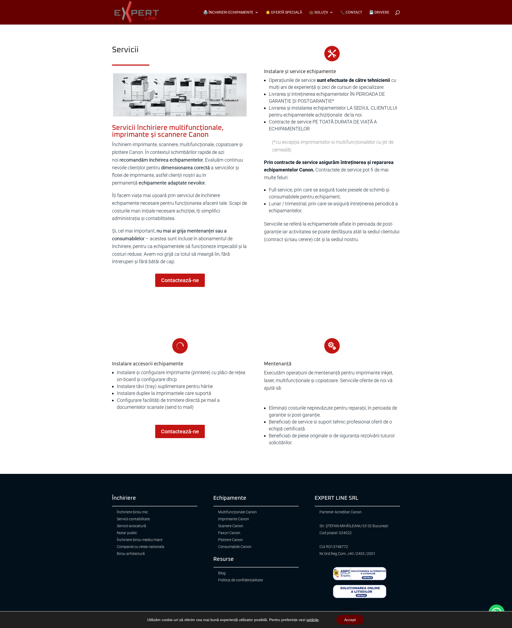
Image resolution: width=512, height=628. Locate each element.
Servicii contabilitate (133, 519)
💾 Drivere (379, 12)
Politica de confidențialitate (240, 580)
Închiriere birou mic (132, 512)
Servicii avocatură (131, 526)
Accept (350, 620)
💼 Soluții (318, 12)
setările (312, 620)
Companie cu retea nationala (140, 547)
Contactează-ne (180, 280)
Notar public (127, 533)
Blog (222, 573)
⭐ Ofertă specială (284, 12)
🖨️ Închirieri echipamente (228, 12)
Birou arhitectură (131, 553)
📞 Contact (351, 12)
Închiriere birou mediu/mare (139, 540)
